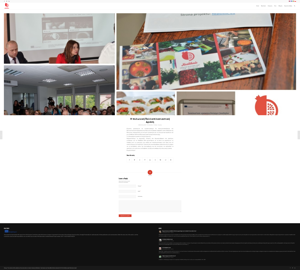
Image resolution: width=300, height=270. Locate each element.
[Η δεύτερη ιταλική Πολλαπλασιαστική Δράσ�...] (1, 135)
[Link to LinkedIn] (9, 1)
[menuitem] (257, 5)
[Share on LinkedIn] (150, 160)
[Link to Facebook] (4, 1)
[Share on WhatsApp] (139, 160)
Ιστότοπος (140, 196)
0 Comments (150, 124)
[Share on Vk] (160, 160)
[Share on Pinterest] (144, 160)
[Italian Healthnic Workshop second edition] (299, 135)
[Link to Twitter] (7, 1)
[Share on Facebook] (129, 160)
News (156, 124)
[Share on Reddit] (165, 160)
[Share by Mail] (170, 160)
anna (161, 124)
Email (139, 191)
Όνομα (140, 186)
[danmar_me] (150, 64)
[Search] (294, 5)
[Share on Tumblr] (155, 160)
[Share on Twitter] (134, 160)
